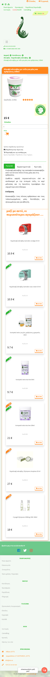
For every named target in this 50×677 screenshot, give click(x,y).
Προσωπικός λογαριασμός (11, 606)
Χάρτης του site (7, 642)
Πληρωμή (5, 597)
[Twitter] (26, 551)
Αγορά (39, 258)
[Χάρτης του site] (9, 4)
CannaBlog (27, 10)
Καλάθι (4, 619)
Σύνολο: (7, 122)
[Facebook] (20, 551)
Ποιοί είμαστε (8, 7)
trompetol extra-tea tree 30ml (25, 379)
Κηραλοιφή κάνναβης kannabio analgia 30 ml (25, 241)
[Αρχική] (3, 4)
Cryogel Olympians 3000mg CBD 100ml (25, 517)
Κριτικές (5, 638)
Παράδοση (5, 592)
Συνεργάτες (6, 569)
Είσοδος (31, 1)
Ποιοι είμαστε (6, 561)
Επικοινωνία (6, 565)
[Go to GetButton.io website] (44, 674)
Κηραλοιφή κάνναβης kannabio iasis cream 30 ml (25, 287)
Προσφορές (19, 7)
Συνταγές (7, 10)
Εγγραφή (44, 1)
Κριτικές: (38, 167)
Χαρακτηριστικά (23, 167)
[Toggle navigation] (7, 42)
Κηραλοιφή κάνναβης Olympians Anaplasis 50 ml (25, 471)
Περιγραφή (9, 166)
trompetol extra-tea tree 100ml (25, 425)
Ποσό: (39, 13)
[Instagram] (31, 551)
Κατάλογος (6, 583)
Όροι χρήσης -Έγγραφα (10, 574)
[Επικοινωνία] (5, 4)
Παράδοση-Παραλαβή (33, 7)
